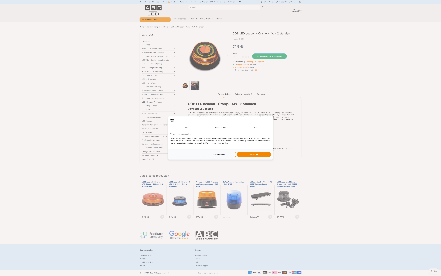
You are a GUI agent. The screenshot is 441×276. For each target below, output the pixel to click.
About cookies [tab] (220, 127)
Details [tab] (255, 127)
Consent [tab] (185, 127)
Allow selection (219, 154)
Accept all (254, 154)
